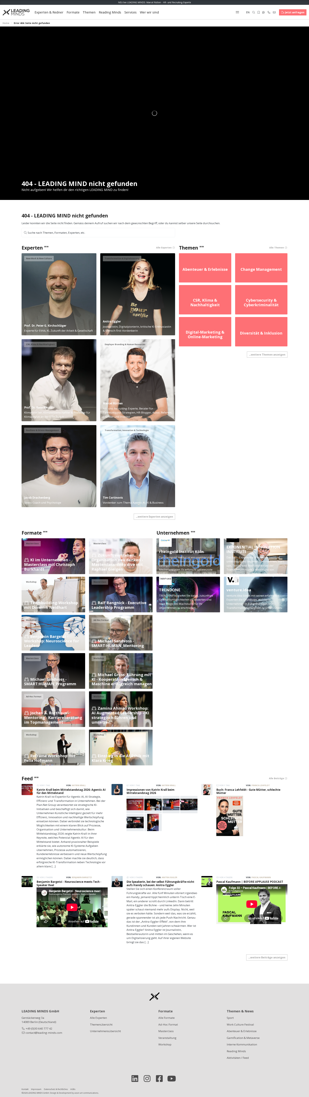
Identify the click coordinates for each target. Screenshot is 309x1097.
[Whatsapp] (263, 12)
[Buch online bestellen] (229, 816)
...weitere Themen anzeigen (267, 354)
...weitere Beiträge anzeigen (266, 957)
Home (6, 23)
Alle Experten (98, 1018)
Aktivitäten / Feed (238, 1058)
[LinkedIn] (136, 1078)
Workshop (164, 1044)
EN (248, 12)
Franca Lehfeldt (261, 785)
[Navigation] (238, 12)
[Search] (253, 12)
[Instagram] (148, 1078)
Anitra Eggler (169, 877)
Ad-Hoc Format (168, 1024)
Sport (230, 1018)
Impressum (36, 1089)
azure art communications (86, 1093)
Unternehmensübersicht (105, 1031)
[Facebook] (160, 1078)
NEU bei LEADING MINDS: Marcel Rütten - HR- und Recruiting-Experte (154, 2)
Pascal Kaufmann (261, 877)
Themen (89, 12)
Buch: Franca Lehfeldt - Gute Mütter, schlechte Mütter (248, 791)
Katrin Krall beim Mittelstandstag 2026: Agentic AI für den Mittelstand (71, 791)
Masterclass (166, 1031)
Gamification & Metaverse (243, 1038)
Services (130, 12)
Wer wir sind (149, 12)
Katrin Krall (79, 785)
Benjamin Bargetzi (82, 877)
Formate (73, 12)
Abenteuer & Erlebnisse (242, 1031)
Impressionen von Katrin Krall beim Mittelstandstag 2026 (150, 791)
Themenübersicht (101, 1024)
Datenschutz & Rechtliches (56, 1089)
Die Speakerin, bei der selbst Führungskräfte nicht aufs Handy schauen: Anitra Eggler (160, 883)
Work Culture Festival (240, 1024)
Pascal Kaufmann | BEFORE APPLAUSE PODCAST (249, 882)
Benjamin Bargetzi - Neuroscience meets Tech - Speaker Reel (69, 883)
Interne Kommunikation (242, 1044)
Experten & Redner (49, 12)
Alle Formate (166, 1018)
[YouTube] (173, 1078)
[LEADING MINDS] (16, 12)
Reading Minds (110, 12)
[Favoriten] (258, 12)
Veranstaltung (167, 1038)
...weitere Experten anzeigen (154, 516)
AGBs (72, 1089)
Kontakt (25, 1089)
